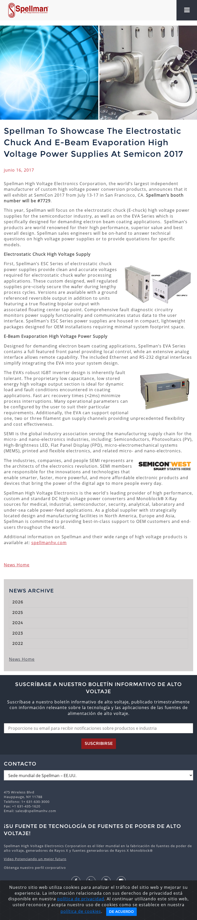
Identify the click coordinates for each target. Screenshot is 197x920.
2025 (17, 612)
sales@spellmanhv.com (35, 811)
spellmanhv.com (49, 542)
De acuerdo (121, 911)
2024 (17, 622)
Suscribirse (99, 743)
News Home (16, 565)
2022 (17, 643)
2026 (17, 602)
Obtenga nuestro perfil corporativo (35, 867)
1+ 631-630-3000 (35, 801)
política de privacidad (80, 899)
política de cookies (81, 911)
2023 (17, 633)
